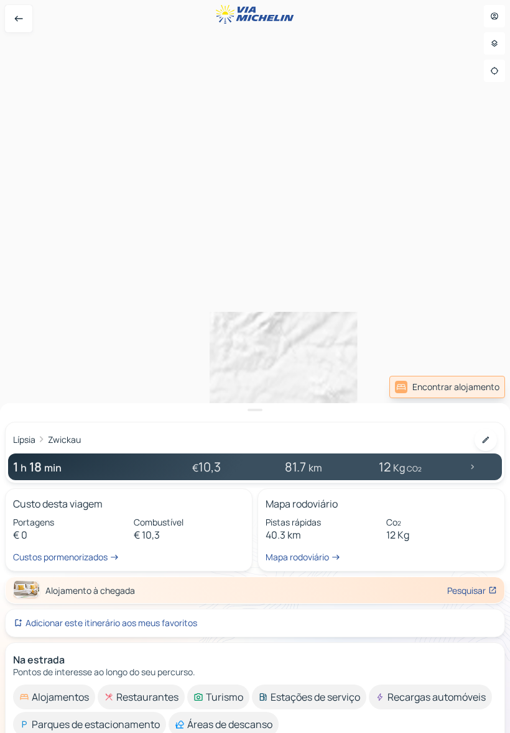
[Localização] (494, 71)
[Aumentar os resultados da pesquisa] (255, 410)
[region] (255, 366)
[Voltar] (18, 18)
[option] (54, 697)
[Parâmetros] (494, 43)
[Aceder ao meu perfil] (494, 16)
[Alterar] (486, 440)
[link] (447, 387)
